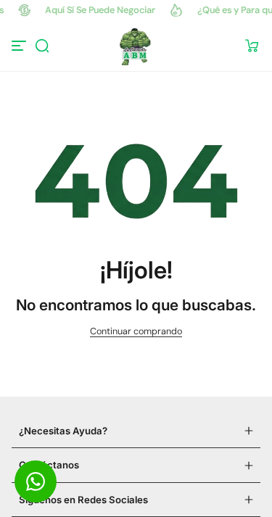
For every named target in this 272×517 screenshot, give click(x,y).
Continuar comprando (136, 331)
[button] (42, 46)
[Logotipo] (136, 45)
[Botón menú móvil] (20, 45)
